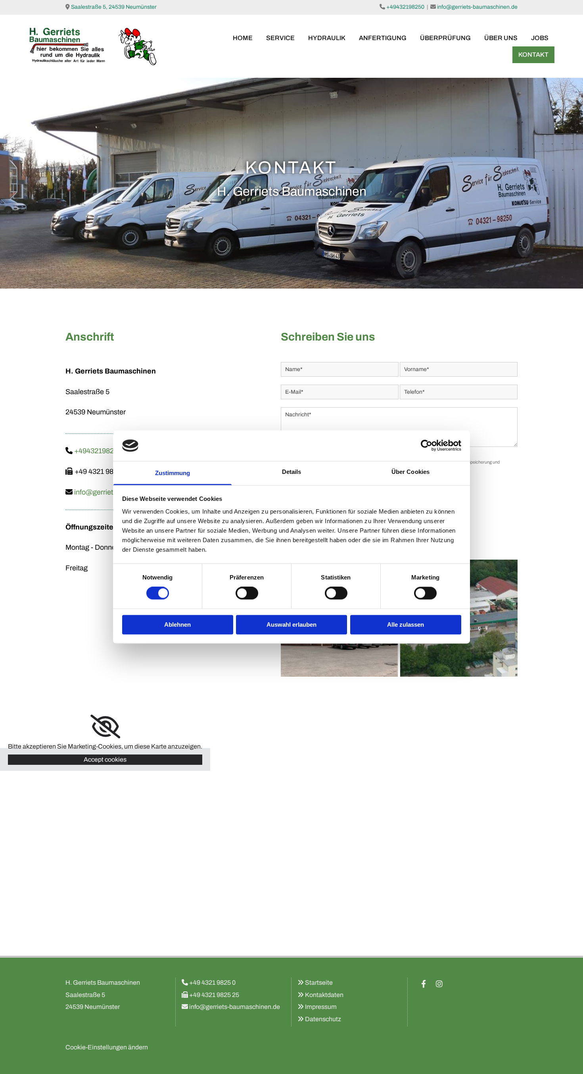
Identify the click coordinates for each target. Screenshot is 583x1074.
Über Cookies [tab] (410, 471)
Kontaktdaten (324, 994)
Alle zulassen (405, 624)
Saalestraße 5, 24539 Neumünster (114, 7)
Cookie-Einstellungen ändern (106, 1047)
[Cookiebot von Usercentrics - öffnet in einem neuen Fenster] (426, 446)
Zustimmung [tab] (172, 473)
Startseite (319, 982)
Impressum (321, 1006)
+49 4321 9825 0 (212, 982)
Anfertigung (383, 38)
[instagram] (439, 983)
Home (243, 38)
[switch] (247, 593)
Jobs (539, 38)
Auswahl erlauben (291, 624)
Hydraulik (326, 38)
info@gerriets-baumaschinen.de (477, 7)
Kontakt (533, 54)
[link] (105, 727)
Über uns (501, 38)
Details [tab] (291, 471)
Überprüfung (445, 38)
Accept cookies (105, 759)
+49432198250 (405, 7)
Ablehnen (177, 624)
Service (280, 38)
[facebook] (424, 983)
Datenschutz (323, 1019)
